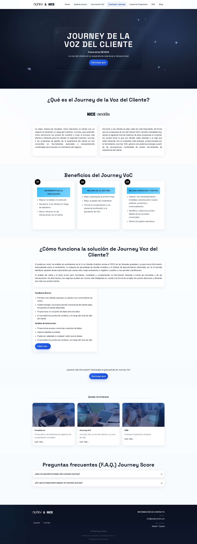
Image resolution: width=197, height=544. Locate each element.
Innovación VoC (97, 4)
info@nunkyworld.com (156, 519)
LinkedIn (36, 523)
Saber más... (42, 346)
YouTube (47, 523)
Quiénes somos (80, 4)
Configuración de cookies (98, 539)
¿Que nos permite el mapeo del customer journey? (57, 474)
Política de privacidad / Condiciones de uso (98, 536)
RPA (153, 4)
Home (67, 4)
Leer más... (39, 442)
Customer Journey (116, 4)
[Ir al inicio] (43, 4)
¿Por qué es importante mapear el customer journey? (59, 483)
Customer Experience (138, 4)
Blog (161, 4)
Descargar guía (99, 62)
